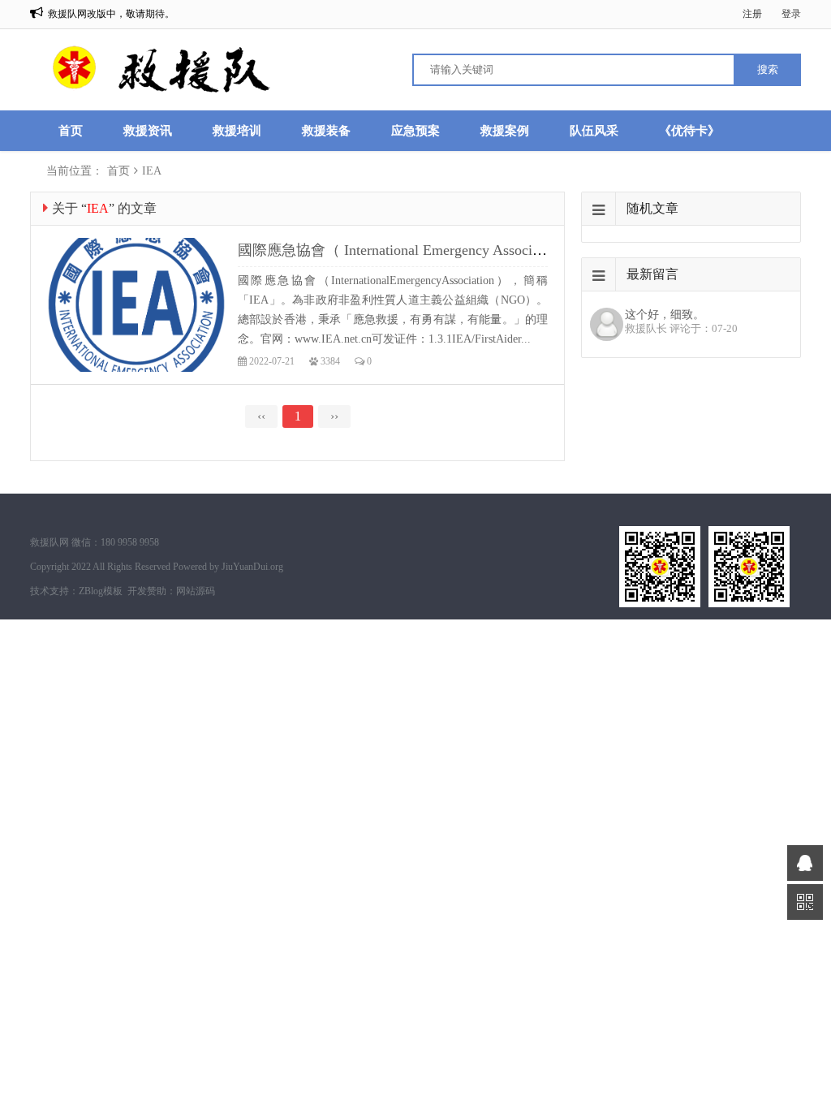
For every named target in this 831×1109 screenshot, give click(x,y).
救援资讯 (147, 130)
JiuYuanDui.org (252, 566)
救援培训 (237, 130)
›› (334, 416)
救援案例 (504, 130)
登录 (791, 13)
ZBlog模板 (101, 591)
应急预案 (415, 130)
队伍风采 (594, 130)
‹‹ (261, 416)
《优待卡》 (689, 130)
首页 (70, 130)
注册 (752, 13)
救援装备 (326, 130)
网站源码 (195, 591)
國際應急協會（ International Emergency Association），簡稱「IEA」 (456, 250)
